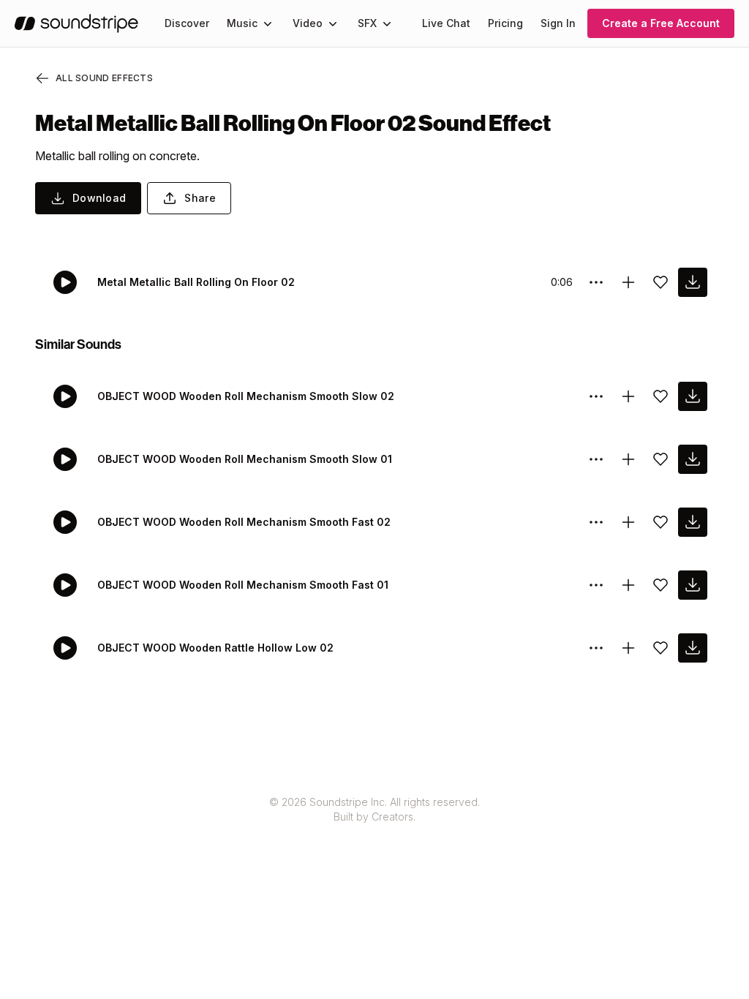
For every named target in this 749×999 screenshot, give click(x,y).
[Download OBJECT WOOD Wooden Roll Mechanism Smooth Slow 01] (692, 459)
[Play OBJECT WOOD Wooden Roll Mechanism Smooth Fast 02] (65, 522)
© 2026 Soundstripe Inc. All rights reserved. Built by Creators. (374, 809)
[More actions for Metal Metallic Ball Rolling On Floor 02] (596, 282)
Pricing (505, 23)
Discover (187, 23)
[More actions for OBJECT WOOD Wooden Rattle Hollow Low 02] (596, 648)
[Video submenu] (332, 23)
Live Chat (446, 23)
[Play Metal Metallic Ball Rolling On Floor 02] (65, 282)
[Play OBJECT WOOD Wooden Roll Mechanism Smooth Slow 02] (65, 396)
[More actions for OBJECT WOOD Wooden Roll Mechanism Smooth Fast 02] (596, 522)
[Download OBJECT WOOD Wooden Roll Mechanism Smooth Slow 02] (692, 396)
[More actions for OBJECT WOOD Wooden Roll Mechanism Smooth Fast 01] (596, 585)
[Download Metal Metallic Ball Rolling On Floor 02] (692, 282)
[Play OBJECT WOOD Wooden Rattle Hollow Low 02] (65, 648)
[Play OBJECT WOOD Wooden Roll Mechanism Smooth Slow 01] (65, 459)
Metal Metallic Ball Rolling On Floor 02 (196, 282)
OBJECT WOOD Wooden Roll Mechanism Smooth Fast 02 (244, 522)
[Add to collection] (628, 282)
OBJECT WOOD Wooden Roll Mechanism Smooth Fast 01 (242, 584)
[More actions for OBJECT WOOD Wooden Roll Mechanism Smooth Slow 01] (596, 459)
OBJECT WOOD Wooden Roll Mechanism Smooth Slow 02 (245, 396)
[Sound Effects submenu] (387, 23)
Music (242, 23)
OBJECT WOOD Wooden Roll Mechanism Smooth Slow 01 (244, 459)
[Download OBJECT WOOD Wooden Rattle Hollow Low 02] (692, 648)
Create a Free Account (661, 23)
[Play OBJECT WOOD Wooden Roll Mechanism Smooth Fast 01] (65, 585)
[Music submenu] (267, 23)
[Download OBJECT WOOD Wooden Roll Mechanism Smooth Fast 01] (692, 585)
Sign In (558, 23)
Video (308, 23)
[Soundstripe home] (76, 23)
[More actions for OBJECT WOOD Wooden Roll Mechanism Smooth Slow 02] (596, 396)
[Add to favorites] (660, 282)
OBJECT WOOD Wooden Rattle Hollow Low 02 (215, 647)
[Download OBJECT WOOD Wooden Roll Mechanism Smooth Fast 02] (692, 522)
